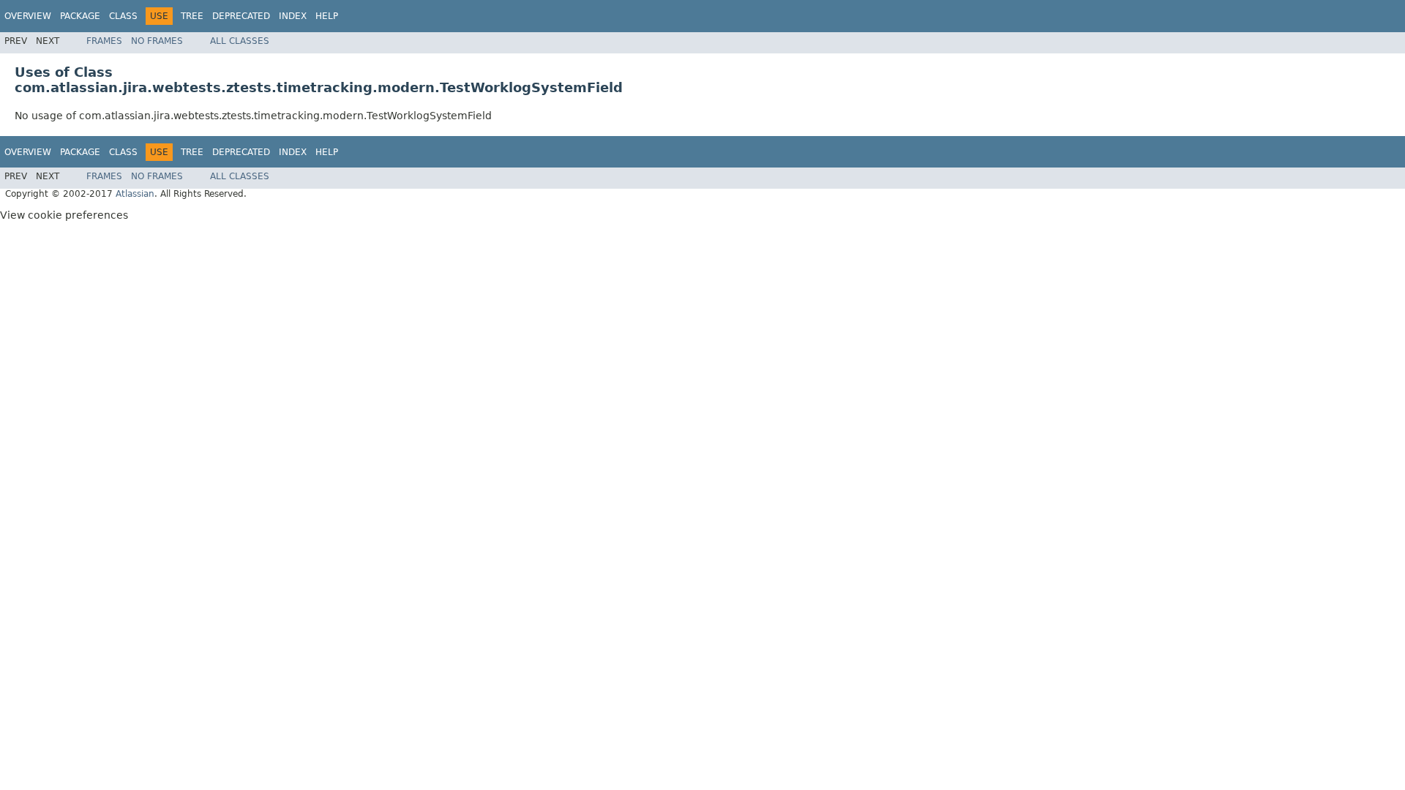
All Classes (239, 41)
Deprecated (241, 16)
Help (326, 16)
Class (123, 16)
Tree (192, 16)
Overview (27, 16)
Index (293, 16)
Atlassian (135, 194)
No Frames (157, 41)
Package (80, 16)
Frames (104, 41)
